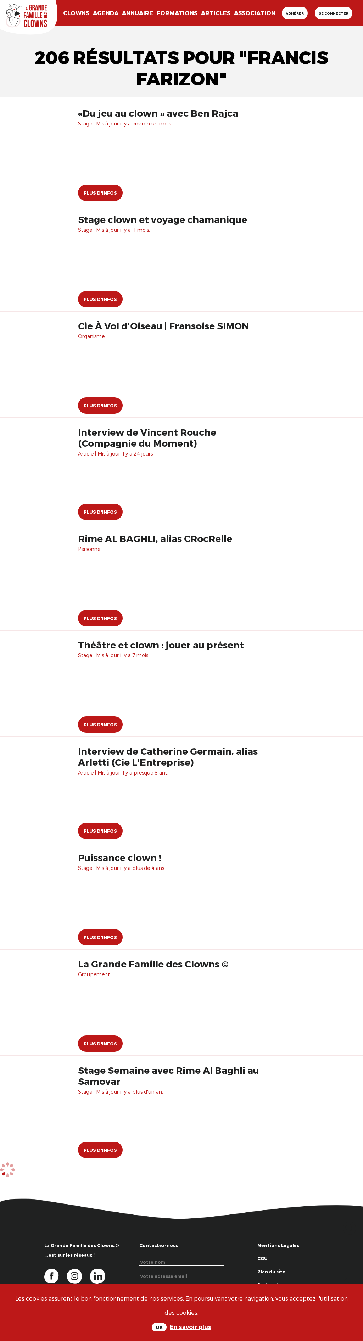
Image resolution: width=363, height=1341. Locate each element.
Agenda (105, 13)
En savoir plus (190, 1326)
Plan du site (271, 1271)
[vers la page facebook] (55, 1275)
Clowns (76, 13)
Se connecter (333, 13)
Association (254, 13)
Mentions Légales (278, 1245)
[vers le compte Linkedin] (101, 1275)
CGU (262, 1258)
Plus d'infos (100, 192)
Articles (215, 13)
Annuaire (137, 13)
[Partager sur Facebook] (350, 1283)
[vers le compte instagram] (78, 1275)
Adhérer (295, 13)
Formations (177, 13)
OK (159, 1327)
